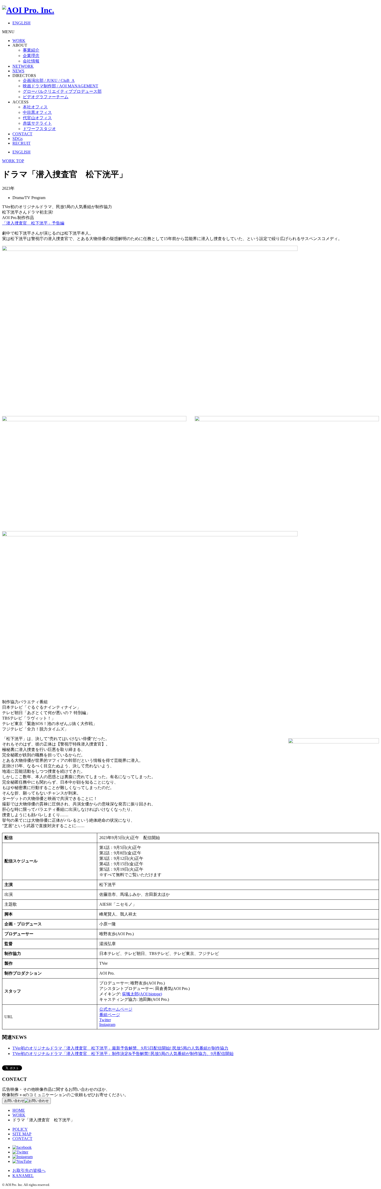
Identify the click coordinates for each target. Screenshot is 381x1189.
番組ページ (109, 1014)
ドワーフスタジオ (39, 128)
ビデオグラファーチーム (45, 97)
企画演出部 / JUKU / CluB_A (49, 80)
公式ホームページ (115, 1009)
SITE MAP (21, 1134)
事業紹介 (31, 50)
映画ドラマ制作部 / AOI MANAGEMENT (60, 86)
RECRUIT (21, 143)
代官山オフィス (37, 118)
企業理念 (31, 55)
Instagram (107, 1024)
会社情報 (31, 61)
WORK (18, 40)
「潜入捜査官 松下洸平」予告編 (33, 223)
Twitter (105, 1020)
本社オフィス (35, 107)
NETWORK (23, 66)
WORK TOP (13, 161)
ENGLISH (21, 23)
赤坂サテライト (37, 123)
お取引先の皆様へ (29, 1170)
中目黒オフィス (37, 112)
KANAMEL (23, 1175)
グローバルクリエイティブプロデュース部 (62, 91)
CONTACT (22, 134)
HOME (18, 1110)
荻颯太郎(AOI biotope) (142, 994)
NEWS (18, 71)
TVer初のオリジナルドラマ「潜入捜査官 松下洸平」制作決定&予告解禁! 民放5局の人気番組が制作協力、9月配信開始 (123, 1053)
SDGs (17, 138)
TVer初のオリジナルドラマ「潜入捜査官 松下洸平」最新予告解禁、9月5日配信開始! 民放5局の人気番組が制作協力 (120, 1048)
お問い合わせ (14, 1101)
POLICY (20, 1129)
